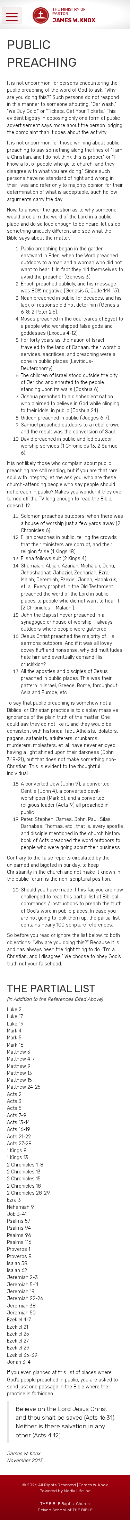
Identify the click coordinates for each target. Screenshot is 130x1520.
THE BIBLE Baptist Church (65, 1503)
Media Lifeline (77, 1490)
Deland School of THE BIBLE (65, 1509)
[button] (12, 15)
